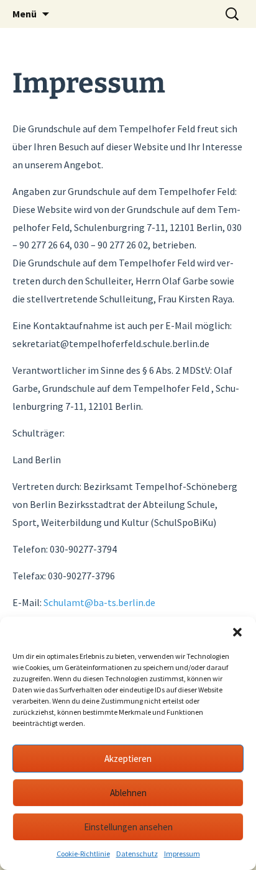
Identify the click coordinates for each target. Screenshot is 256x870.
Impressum (182, 853)
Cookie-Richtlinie (83, 853)
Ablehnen (128, 793)
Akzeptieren (128, 758)
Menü (24, 13)
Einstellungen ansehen (128, 827)
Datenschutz (137, 853)
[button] (237, 632)
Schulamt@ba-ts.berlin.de (99, 602)
